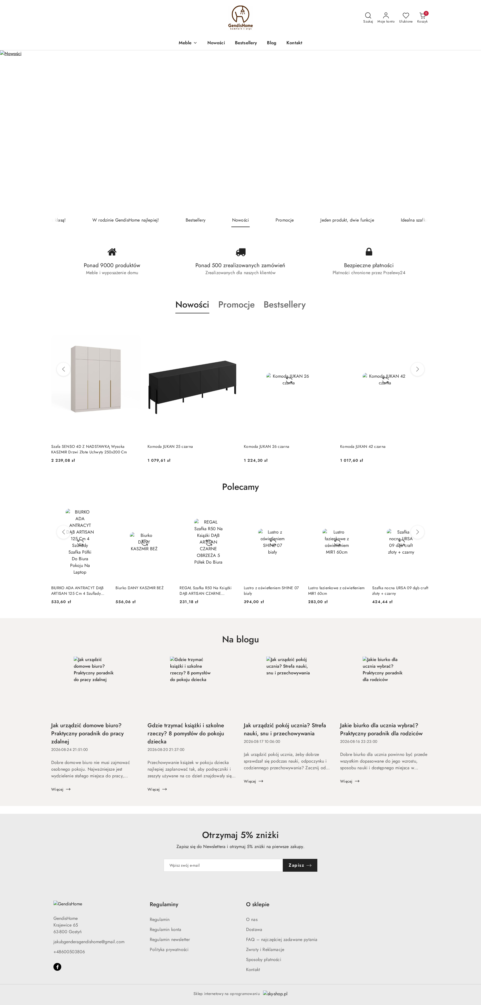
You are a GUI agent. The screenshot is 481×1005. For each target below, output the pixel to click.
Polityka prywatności (169, 949)
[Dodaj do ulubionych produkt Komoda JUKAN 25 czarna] (134, 326)
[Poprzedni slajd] (12, 132)
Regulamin (160, 919)
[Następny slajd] (468, 132)
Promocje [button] (236, 304)
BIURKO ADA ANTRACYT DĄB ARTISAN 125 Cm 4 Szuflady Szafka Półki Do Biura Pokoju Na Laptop (79, 590)
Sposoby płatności (263, 959)
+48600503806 (69, 952)
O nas (251, 919)
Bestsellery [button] (285, 304)
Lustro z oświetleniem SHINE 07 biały (271, 590)
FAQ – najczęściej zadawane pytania (281, 939)
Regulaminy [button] (164, 904)
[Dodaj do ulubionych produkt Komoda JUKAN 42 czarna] (327, 326)
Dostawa (254, 929)
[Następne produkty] (418, 369)
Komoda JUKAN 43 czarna (363, 446)
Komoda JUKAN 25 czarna (74, 446)
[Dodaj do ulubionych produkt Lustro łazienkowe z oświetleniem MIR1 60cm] (359, 510)
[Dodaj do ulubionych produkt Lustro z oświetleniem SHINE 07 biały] (295, 510)
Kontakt (253, 969)
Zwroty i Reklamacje (265, 949)
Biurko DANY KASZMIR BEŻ (140, 588)
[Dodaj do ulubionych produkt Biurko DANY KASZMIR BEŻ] (166, 510)
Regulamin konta (165, 929)
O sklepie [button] (257, 904)
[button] (188, 43)
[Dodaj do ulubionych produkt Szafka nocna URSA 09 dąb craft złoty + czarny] (423, 510)
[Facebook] (57, 967)
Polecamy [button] (240, 486)
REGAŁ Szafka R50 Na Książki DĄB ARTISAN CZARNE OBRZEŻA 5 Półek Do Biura (206, 590)
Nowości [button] (192, 304)
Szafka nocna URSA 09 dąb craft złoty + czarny (400, 590)
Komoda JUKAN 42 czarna (266, 446)
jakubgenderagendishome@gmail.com (88, 941)
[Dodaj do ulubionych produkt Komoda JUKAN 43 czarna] (423, 326)
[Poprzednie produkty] (63, 369)
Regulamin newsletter (170, 939)
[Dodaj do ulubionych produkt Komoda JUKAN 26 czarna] (231, 326)
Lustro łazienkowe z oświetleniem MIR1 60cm (336, 590)
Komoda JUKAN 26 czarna (170, 446)
